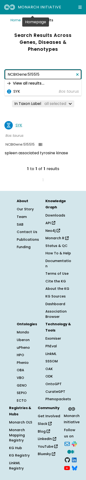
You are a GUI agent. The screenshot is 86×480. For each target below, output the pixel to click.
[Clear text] (76, 74)
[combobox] (43, 74)
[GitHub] (67, 459)
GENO (22, 385)
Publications (28, 239)
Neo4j (51, 230)
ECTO (22, 400)
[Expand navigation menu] (80, 7)
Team (22, 216)
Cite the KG (55, 281)
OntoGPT (53, 384)
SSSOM (51, 361)
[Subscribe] (67, 443)
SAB (20, 224)
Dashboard (55, 304)
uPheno (23, 347)
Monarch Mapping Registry (17, 435)
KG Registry (19, 455)
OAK (49, 368)
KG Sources (55, 296)
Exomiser (53, 338)
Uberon (23, 339)
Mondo (23, 332)
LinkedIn (45, 438)
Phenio (23, 362)
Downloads (55, 215)
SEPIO (22, 392)
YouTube (46, 446)
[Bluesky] (74, 467)
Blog (42, 431)
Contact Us (27, 231)
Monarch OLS (20, 422)
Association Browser (56, 314)
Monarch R (55, 238)
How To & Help (58, 253)
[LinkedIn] (74, 459)
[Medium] (70, 451)
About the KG (57, 288)
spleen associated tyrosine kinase (36, 153)
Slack (43, 423)
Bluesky (45, 453)
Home (16, 20)
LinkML (50, 353)
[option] (43, 83)
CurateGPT (55, 391)
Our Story (25, 209)
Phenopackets (58, 399)
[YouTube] (67, 467)
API (48, 223)
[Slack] (74, 443)
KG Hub (15, 448)
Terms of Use (57, 273)
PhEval (51, 346)
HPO (20, 355)
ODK (49, 376)
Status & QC (56, 245)
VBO (20, 377)
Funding (24, 247)
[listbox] (43, 87)
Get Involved (49, 416)
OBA (20, 370)
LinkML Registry (16, 466)
